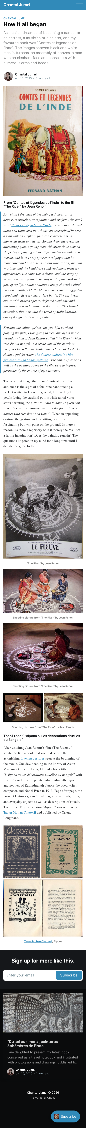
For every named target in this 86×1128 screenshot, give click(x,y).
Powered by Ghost (43, 1097)
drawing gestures (33, 758)
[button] (79, 5)
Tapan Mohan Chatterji (19, 812)
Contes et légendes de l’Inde (31, 225)
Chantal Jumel (16, 4)
